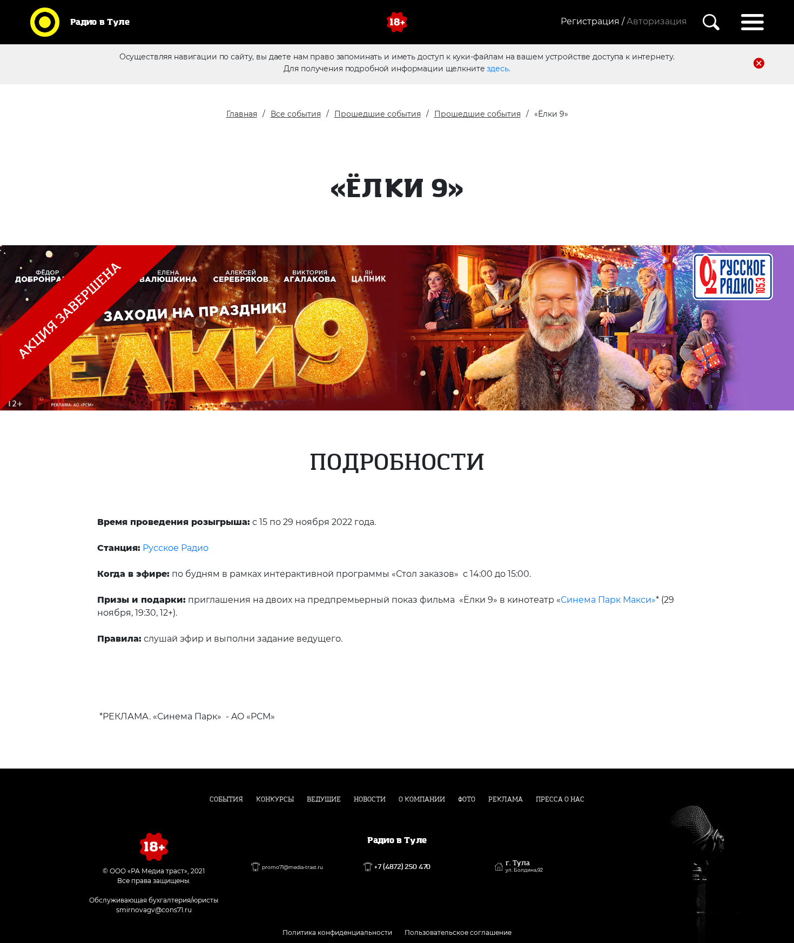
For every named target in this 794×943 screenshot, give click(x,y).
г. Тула (524, 866)
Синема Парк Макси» (608, 600)
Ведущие (324, 799)
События (226, 799)
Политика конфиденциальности (337, 932)
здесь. (498, 68)
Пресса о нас (560, 799)
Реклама (505, 799)
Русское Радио (175, 548)
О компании (422, 799)
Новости (370, 799)
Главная (241, 114)
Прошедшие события (377, 114)
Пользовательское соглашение (458, 932)
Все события (296, 114)
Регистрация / (592, 21)
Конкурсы (275, 799)
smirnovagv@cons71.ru (154, 910)
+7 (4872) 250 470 (402, 867)
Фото (466, 799)
